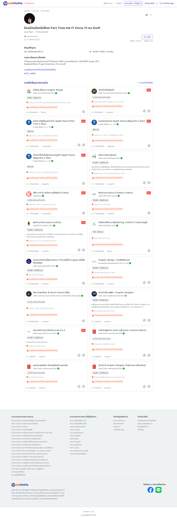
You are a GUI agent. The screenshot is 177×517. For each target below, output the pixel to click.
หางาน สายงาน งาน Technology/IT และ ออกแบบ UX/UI (31, 451)
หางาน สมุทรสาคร (76, 444)
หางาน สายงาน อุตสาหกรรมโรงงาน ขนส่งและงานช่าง (29, 454)
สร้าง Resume (118, 423)
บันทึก (149, 37)
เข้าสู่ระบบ (116, 426)
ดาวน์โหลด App (168, 3)
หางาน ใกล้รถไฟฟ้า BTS (78, 420)
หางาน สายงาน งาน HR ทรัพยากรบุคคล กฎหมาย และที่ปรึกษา (32, 447)
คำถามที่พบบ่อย (159, 484)
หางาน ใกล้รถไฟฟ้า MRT (78, 423)
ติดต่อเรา (147, 484)
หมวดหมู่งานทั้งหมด (18, 472)
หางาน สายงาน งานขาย (19, 426)
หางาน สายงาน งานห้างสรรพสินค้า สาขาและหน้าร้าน (28, 420)
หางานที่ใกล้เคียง (146, 82)
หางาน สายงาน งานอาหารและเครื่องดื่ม (24, 423)
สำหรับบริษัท (150, 3)
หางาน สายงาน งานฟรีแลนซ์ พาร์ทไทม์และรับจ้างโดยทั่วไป (30, 466)
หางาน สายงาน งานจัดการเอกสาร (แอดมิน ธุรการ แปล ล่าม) (31, 432)
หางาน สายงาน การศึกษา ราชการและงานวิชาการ (27, 457)
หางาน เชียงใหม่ (75, 435)
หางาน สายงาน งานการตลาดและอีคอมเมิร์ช (26, 438)
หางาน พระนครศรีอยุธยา (78, 454)
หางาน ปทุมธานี (75, 441)
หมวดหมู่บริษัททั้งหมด (18, 475)
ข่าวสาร (119, 3)
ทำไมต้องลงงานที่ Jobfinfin (147, 420)
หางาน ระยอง (74, 447)
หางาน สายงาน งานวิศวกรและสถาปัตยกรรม (26, 444)
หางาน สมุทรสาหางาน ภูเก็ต (79, 451)
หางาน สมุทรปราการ (76, 432)
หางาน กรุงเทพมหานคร (78, 426)
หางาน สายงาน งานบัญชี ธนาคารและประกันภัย (27, 435)
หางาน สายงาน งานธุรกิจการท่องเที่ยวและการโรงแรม (29, 460)
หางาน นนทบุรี (74, 429)
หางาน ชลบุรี (74, 438)
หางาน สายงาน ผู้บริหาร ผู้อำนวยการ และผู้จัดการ (27, 469)
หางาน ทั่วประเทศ (119, 420)
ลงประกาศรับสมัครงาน (145, 423)
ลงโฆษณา (141, 429)
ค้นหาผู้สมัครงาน (143, 426)
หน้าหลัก (27, 11)
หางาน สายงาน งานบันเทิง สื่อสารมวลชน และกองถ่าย (29, 441)
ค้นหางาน (30, 3)
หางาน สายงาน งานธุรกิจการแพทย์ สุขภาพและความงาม (30, 463)
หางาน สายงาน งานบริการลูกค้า (22, 429)
